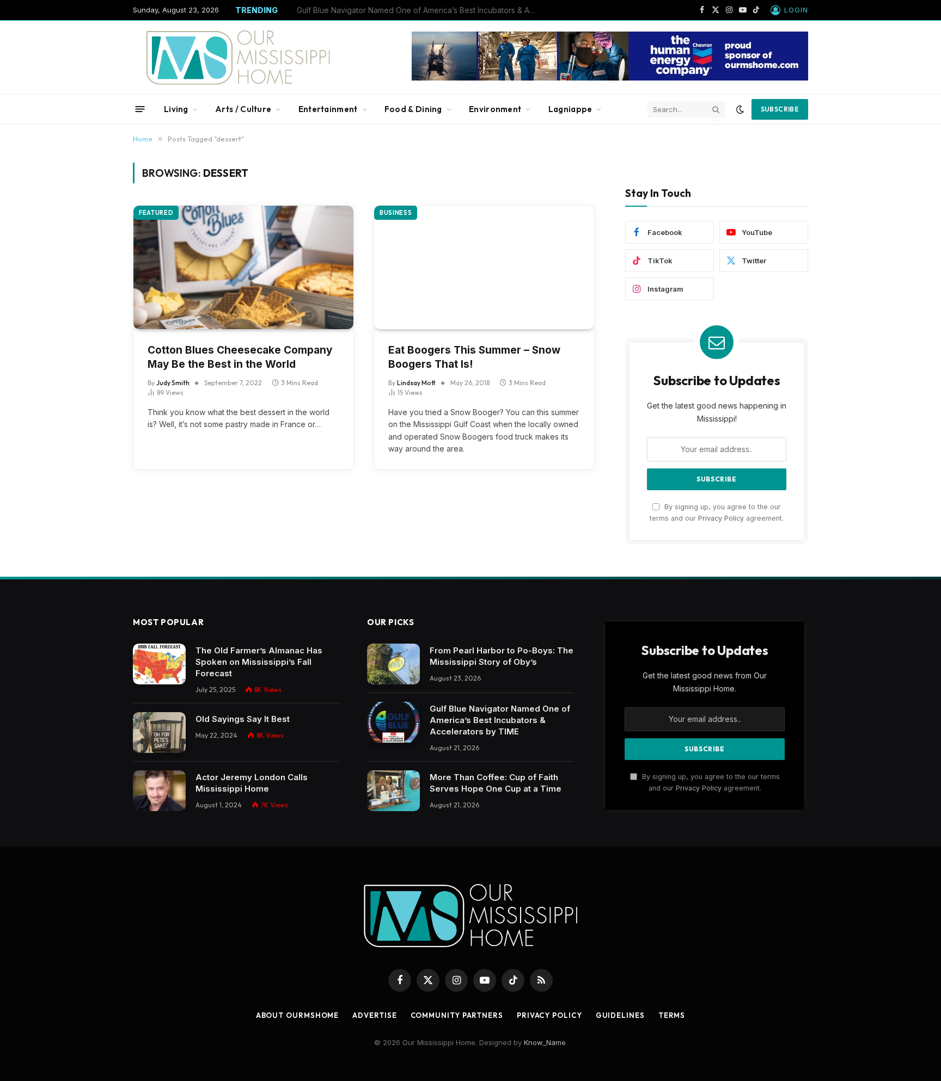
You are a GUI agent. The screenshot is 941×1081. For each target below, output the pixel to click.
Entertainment (328, 109)
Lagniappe (570, 109)
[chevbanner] (610, 77)
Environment (495, 109)
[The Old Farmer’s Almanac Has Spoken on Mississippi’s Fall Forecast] (159, 664)
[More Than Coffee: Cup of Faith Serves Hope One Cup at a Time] (393, 790)
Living (176, 109)
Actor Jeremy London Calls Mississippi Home (251, 783)
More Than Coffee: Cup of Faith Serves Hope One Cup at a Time (495, 783)
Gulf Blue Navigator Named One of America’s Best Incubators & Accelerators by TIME (419, 10)
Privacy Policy (721, 518)
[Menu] (140, 109)
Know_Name (545, 1042)
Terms (672, 1015)
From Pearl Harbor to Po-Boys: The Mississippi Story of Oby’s (501, 656)
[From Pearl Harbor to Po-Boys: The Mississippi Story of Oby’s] (393, 664)
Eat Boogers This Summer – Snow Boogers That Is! (474, 357)
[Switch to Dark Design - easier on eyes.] (740, 109)
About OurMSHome (297, 1015)
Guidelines (620, 1015)
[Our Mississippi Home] (238, 57)
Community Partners (457, 1015)
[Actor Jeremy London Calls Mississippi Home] (159, 790)
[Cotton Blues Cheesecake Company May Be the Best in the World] (243, 267)
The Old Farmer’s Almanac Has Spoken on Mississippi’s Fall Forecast (258, 661)
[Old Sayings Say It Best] (159, 732)
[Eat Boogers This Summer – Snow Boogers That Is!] (484, 267)
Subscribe (780, 109)
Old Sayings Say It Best (242, 719)
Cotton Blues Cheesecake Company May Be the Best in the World (240, 357)
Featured (156, 213)
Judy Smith (173, 383)
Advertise (374, 1015)
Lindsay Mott (416, 383)
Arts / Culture (243, 109)
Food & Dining (413, 109)
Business (396, 213)
